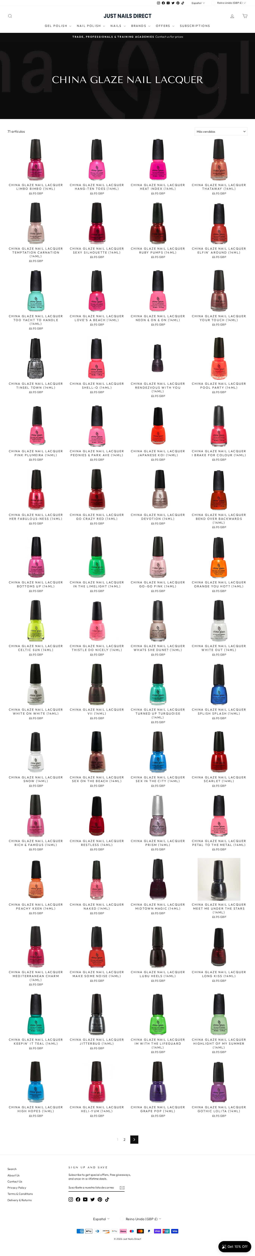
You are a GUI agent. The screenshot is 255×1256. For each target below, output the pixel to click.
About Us (13, 1175)
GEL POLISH (57, 26)
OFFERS (163, 26)
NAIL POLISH (89, 26)
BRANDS (139, 26)
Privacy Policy (16, 1187)
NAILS (117, 26)
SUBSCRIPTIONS (195, 26)
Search (12, 1169)
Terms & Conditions (20, 1194)
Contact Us (14, 1181)
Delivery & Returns (19, 1200)
